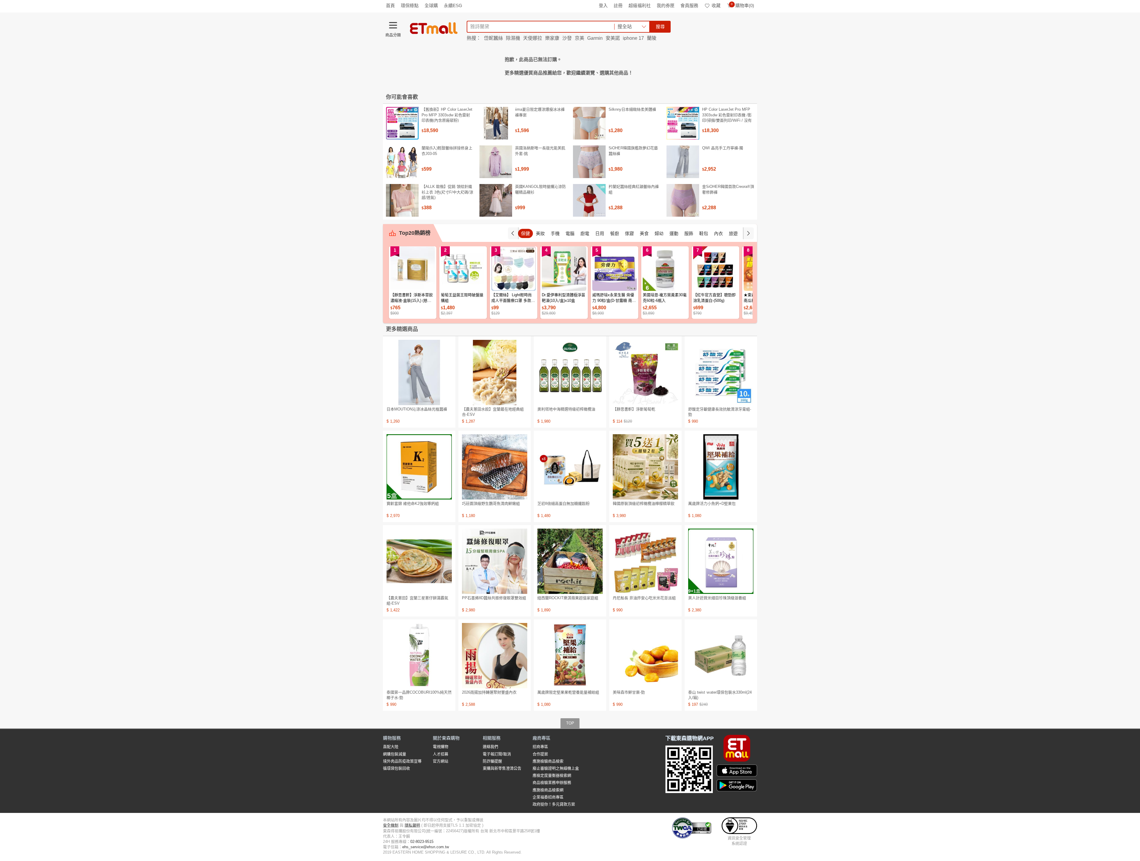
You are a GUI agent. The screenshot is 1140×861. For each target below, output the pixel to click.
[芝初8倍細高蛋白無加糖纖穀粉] (570, 467)
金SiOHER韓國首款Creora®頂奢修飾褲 (728, 189)
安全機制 (390, 825)
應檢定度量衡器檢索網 (552, 775)
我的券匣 (665, 5)
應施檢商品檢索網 (548, 790)
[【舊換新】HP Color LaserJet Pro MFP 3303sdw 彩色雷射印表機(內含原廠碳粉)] (402, 123)
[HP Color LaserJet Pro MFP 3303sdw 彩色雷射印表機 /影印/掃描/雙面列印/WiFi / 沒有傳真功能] (682, 123)
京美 (579, 38)
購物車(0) (742, 5)
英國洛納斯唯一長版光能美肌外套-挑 (540, 151)
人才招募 (440, 754)
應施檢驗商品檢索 (548, 761)
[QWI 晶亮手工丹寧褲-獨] (682, 161)
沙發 (567, 38)
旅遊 (733, 233)
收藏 (716, 5)
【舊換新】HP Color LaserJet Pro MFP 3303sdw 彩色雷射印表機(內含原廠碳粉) (447, 114)
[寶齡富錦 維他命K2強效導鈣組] (419, 467)
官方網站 (440, 761)
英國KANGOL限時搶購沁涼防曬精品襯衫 (540, 189)
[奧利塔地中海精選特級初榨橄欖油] (570, 372)
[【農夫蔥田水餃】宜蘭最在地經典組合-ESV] (494, 372)
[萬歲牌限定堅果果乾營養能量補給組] (570, 655)
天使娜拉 (532, 38)
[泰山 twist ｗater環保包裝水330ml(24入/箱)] (720, 655)
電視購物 (440, 746)
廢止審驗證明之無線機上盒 (556, 768)
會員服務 (689, 5)
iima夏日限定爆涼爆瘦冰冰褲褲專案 (540, 112)
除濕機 (513, 38)
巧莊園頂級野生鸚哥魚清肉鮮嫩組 (491, 503)
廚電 (584, 233)
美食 (644, 233)
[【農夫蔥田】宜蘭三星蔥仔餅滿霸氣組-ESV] (419, 561)
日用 (599, 233)
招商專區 (540, 746)
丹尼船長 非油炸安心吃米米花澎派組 (644, 598)
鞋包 (703, 233)
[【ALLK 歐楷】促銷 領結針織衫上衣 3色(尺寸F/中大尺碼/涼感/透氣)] (402, 200)
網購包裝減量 (394, 754)
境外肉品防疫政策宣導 (402, 761)
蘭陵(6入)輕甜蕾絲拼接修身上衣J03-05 (447, 151)
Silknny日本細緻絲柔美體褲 (632, 109)
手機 (555, 233)
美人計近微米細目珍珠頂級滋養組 (717, 598)
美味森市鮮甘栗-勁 (629, 692)
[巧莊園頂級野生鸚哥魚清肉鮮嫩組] (494, 467)
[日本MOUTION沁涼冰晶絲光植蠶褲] (419, 372)
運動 (673, 233)
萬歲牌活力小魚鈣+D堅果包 (712, 503)
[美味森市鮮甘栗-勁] (645, 655)
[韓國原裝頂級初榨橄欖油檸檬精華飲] (645, 467)
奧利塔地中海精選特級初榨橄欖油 (566, 409)
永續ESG (453, 5)
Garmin (595, 38)
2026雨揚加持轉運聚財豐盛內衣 (489, 692)
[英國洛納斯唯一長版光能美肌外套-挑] (495, 161)
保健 (525, 233)
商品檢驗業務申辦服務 (552, 782)
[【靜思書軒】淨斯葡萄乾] (645, 372)
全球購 (431, 5)
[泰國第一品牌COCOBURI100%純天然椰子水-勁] (419, 655)
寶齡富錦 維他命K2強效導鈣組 (413, 503)
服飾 (688, 233)
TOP (570, 723)
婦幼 (659, 233)
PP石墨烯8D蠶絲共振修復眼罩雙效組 (494, 598)
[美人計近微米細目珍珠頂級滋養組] (720, 561)
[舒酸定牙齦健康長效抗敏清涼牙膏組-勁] (720, 372)
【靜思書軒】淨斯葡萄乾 (634, 409)
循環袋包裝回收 (396, 768)
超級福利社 (639, 5)
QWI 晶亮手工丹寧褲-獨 (722, 148)
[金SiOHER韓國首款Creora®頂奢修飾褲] (682, 200)
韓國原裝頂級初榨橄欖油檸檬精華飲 (643, 503)
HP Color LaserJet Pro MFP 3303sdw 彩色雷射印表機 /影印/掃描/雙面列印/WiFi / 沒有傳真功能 (727, 117)
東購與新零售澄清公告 (502, 768)
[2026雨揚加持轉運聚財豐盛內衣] (494, 655)
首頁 (390, 5)
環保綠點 (410, 5)
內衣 (718, 233)
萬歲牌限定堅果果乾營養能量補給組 (568, 692)
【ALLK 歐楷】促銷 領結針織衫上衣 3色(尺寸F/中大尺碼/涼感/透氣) (447, 191)
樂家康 (552, 38)
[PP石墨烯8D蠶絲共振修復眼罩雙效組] (494, 561)
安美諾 (613, 38)
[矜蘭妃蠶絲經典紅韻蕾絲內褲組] (589, 200)
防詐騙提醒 (492, 761)
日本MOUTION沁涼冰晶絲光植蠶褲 (417, 409)
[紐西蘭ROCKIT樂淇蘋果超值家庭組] (570, 561)
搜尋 (660, 26)
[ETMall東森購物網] (434, 28)
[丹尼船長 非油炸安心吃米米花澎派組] (645, 561)
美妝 (540, 233)
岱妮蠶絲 (493, 38)
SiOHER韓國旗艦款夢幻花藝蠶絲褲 (633, 151)
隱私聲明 (412, 825)
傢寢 (629, 233)
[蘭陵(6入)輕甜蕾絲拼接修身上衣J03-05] (402, 161)
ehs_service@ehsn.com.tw (425, 847)
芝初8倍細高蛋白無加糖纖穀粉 (563, 503)
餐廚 (614, 233)
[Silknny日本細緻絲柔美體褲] (589, 123)
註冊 (618, 5)
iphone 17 (633, 38)
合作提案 (540, 754)
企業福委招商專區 (548, 797)
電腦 (570, 233)
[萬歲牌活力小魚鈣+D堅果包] (720, 467)
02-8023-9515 (421, 841)
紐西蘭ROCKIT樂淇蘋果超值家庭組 (567, 598)
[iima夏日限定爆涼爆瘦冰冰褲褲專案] (495, 123)
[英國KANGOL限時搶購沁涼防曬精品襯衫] (495, 200)
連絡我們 (490, 746)
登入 (603, 5)
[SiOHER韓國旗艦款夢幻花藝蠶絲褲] (589, 161)
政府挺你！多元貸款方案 (554, 804)
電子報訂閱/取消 (497, 754)
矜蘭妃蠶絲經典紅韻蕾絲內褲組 (634, 189)
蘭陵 (651, 38)
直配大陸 (390, 746)
